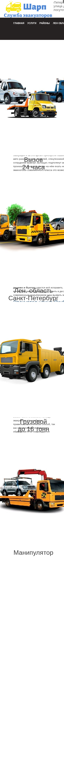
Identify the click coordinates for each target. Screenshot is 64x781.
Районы (44, 23)
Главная (18, 23)
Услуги (31, 23)
